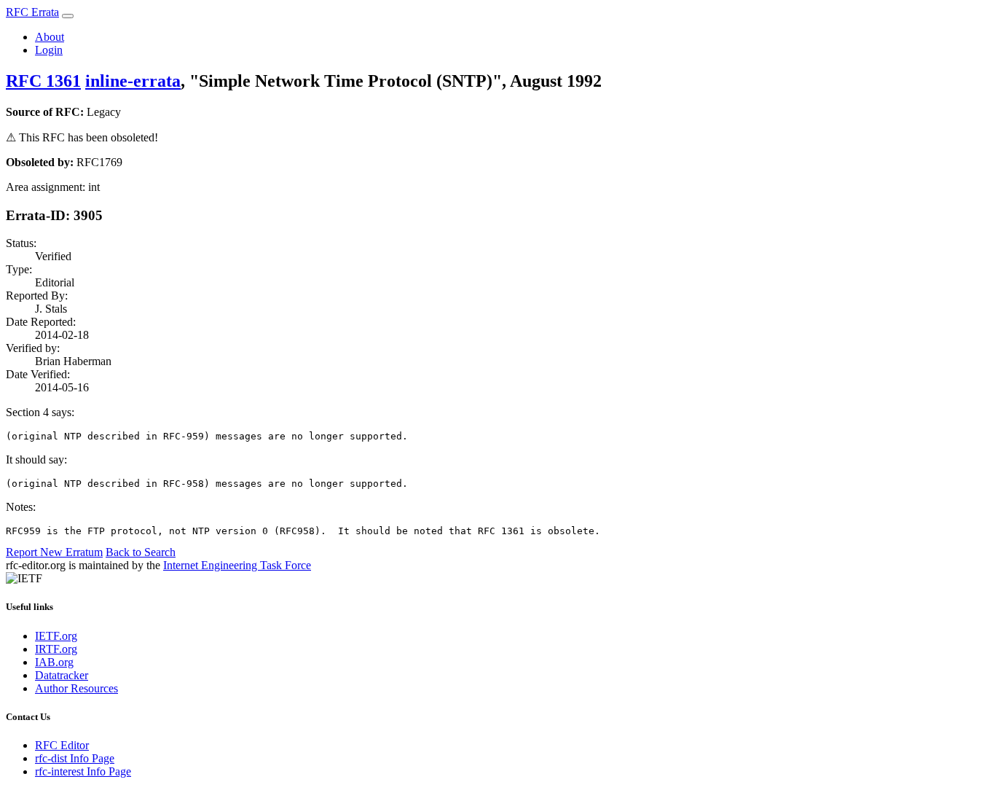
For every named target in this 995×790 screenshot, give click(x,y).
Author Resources (76, 688)
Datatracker (61, 675)
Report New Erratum (54, 552)
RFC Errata (32, 12)
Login (49, 50)
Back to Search (141, 552)
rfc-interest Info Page (83, 771)
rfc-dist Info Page (74, 758)
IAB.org (54, 662)
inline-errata (133, 80)
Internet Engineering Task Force (237, 565)
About (49, 37)
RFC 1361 (43, 80)
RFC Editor (62, 745)
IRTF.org (56, 649)
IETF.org (56, 636)
